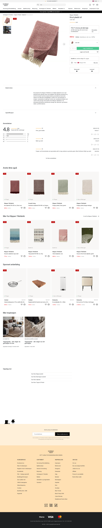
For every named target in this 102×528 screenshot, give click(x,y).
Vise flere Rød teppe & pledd (38, 376)
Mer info (96, 62)
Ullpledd (24, 14)
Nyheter (70, 8)
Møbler (54, 8)
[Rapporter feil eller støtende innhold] (98, 134)
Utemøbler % (61, 8)
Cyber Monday (58, 496)
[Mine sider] (90, 5)
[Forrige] (16, 44)
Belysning (34, 8)
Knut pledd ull (30, 14)
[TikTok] (55, 505)
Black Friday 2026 (59, 493)
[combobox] (95, 1)
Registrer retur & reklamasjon (24, 468)
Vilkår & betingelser (22, 482)
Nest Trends (58, 490)
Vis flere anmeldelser (51, 158)
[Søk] (38, 4)
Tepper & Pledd (17, 14)
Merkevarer (77, 8)
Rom (56, 485)
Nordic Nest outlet (77, 477)
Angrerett (19, 493)
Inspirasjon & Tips (94, 8)
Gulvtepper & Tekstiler (45, 8)
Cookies (19, 488)
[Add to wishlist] (21, 208)
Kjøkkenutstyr (26, 8)
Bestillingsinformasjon (22, 477)
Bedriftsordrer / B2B (22, 490)
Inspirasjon (57, 463)
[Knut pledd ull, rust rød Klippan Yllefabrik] (40, 44)
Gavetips (57, 488)
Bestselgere (58, 479)
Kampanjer (85, 8)
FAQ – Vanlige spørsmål (23, 474)
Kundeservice (20, 463)
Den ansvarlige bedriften (79, 465)
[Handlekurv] (97, 5)
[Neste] (64, 44)
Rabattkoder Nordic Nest (61, 499)
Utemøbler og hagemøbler (43, 479)
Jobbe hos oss (76, 468)
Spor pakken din (21, 479)
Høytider (57, 482)
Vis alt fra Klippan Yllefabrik (90, 216)
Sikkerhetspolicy (21, 485)
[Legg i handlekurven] (24, 208)
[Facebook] (46, 505)
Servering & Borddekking (9, 8)
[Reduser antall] (71, 48)
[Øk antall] (75, 48)
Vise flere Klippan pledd (37, 374)
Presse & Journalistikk (78, 474)
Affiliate (74, 471)
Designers (57, 468)
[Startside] (6, 5)
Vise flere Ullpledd (35, 379)
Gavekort (39, 482)
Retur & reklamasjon (22, 465)
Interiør (19, 8)
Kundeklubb (20, 471)
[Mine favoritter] (93, 5)
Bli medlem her (94, 30)
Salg (56, 474)
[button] (74, 22)
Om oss (74, 463)
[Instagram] (51, 505)
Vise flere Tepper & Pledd (37, 382)
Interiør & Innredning (42, 468)
